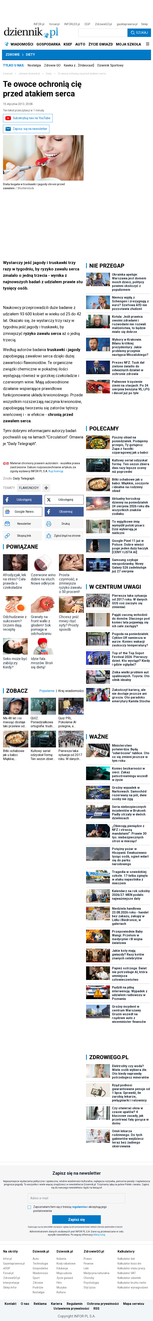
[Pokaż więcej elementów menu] (147, 44)
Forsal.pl (8, 1273)
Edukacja (62, 1268)
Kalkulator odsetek (129, 1277)
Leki (86, 1268)
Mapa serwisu (133, 1304)
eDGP (6, 1268)
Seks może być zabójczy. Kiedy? (15, 663)
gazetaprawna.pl (127, 24)
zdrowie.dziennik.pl (29, 73)
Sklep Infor (10, 1287)
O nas (25, 1304)
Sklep (144, 24)
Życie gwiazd (65, 1277)
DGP (87, 24)
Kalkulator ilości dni (129, 1263)
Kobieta (61, 1258)
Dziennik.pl (41, 1251)
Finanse (88, 1263)
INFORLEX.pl (72, 24)
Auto (36, 1258)
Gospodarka (40, 1268)
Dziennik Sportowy (110, 65)
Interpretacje (11, 1282)
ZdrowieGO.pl (103, 24)
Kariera (56, 1304)
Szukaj (142, 33)
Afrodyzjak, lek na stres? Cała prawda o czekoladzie (14, 581)
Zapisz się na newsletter (30, 129)
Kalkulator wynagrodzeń (133, 1287)
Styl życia (89, 1287)
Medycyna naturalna (96, 1273)
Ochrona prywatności (103, 1304)
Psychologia (91, 1282)
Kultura (61, 1292)
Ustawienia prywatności (71, 1308)
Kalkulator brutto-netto (132, 1282)
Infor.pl (7, 1258)
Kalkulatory (126, 1251)
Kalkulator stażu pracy (131, 1268)
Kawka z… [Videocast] (79, 65)
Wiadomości (40, 1273)
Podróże (38, 1287)
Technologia (40, 1263)
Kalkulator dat (126, 1258)
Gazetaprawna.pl (14, 1263)
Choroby (89, 1277)
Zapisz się (76, 1219)
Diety (30, 54)
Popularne (46, 691)
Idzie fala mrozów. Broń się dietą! (42, 663)
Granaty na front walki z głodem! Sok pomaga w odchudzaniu (41, 625)
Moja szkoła (64, 1273)
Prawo (88, 1258)
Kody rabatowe (66, 1263)
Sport (36, 1277)
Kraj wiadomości (71, 691)
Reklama (40, 1304)
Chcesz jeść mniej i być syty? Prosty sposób (69, 623)
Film (59, 1282)
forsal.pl (54, 24)
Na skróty (10, 1251)
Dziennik (8, 73)
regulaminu (79, 1206)
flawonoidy (29, 488)
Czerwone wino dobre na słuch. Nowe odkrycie (43, 579)
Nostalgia (34, 65)
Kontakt (10, 1304)
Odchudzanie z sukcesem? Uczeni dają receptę (15, 623)
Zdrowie (13, 54)
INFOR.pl (39, 24)
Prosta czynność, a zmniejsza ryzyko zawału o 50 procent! (70, 583)
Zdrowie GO (52, 65)
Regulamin (74, 1304)
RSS (96, 1308)
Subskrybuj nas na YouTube (31, 118)
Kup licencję (56, 471)
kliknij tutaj (99, 1234)
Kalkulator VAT (127, 1273)
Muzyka (62, 1287)
